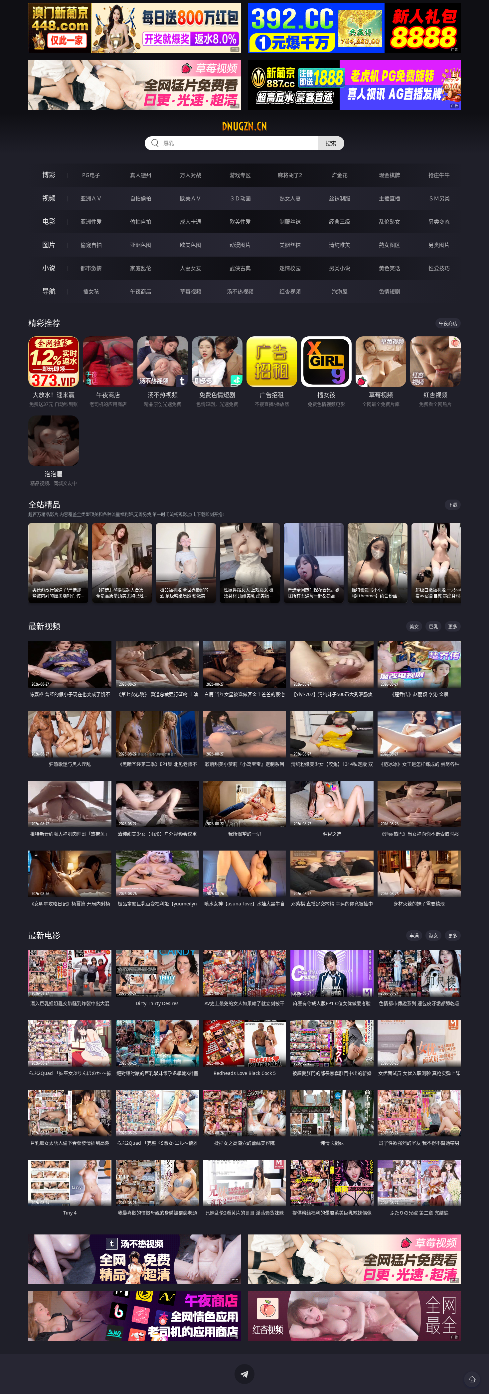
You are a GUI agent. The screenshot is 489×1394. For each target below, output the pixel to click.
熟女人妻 (290, 198)
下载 (452, 505)
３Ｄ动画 (240, 198)
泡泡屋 (340, 291)
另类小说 (339, 268)
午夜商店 (140, 291)
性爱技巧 (439, 268)
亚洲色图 (140, 245)
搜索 (331, 143)
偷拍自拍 (140, 221)
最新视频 (44, 626)
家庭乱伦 (140, 268)
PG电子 (91, 175)
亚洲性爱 (91, 221)
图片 (49, 244)
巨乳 (433, 626)
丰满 (414, 935)
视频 (49, 198)
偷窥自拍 (91, 245)
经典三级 (339, 221)
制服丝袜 (290, 221)
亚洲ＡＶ (91, 198)
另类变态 (439, 221)
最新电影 (44, 935)
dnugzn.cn (244, 126)
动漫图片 (240, 245)
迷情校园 (290, 268)
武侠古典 (240, 268)
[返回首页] (472, 1379)
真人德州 (140, 175)
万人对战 (190, 175)
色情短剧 (389, 291)
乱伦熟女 (389, 221)
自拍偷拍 (140, 198)
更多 (452, 626)
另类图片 (439, 245)
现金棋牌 (389, 175)
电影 (49, 221)
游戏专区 (240, 175)
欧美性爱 (240, 221)
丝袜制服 (339, 198)
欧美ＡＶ (190, 198)
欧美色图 (190, 245)
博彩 (49, 175)
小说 (49, 268)
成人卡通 (190, 221)
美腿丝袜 (290, 245)
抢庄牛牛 (439, 175)
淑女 (433, 935)
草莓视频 (190, 291)
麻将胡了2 (290, 175)
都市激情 (91, 268)
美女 (414, 626)
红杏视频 (290, 291)
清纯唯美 (339, 245)
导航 (49, 291)
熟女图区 (389, 245)
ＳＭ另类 (439, 198)
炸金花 (340, 175)
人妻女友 (190, 268)
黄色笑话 (389, 268)
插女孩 (91, 291)
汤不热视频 (240, 291)
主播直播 (389, 198)
